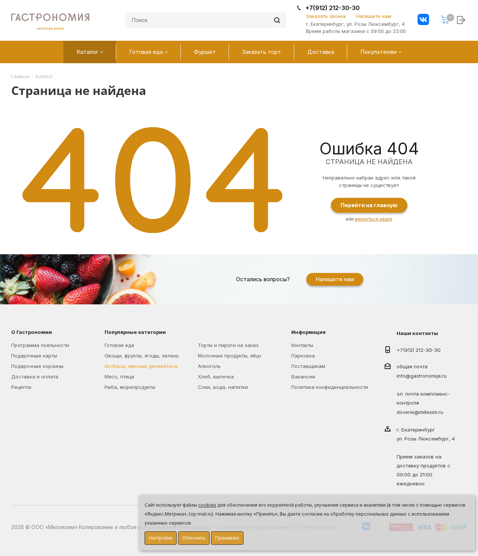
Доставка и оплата (34, 377)
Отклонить (193, 538)
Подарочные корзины (37, 366)
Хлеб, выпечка (216, 377)
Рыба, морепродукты (130, 387)
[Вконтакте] (423, 20)
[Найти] (277, 20)
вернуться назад (373, 219)
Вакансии (303, 377)
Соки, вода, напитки (223, 387)
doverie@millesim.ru (420, 412)
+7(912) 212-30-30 (332, 8)
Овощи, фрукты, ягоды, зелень (142, 356)
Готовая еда (119, 345)
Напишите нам (373, 16)
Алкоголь (209, 366)
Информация (308, 332)
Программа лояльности (40, 345)
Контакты (302, 345)
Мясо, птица (119, 377)
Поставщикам (308, 366)
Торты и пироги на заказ (228, 345)
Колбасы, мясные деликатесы (141, 366)
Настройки (161, 538)
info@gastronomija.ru (422, 376)
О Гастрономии (31, 332)
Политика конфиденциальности (329, 387)
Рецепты (21, 387)
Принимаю (227, 538)
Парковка (303, 356)
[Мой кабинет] (462, 20)
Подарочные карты (34, 356)
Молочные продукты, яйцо (229, 356)
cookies (207, 505)
